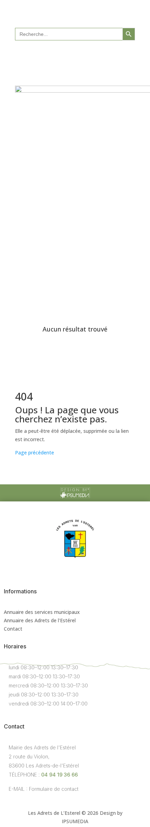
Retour (34, 306)
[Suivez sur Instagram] (82, 56)
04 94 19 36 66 (59, 775)
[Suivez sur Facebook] (68, 56)
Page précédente (34, 452)
